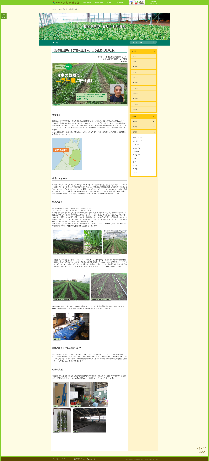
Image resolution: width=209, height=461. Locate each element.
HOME (54, 9)
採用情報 (120, 2)
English (153, 2)
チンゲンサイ (137, 141)
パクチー (136, 151)
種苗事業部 (87, 2)
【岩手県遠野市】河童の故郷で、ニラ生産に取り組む (84, 50)
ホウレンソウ (137, 137)
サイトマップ (66, 459)
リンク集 (55, 459)
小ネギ (135, 165)
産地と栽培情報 (73, 9)
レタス (135, 172)
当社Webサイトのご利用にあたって (84, 459)
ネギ (134, 162)
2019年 (135, 67)
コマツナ (136, 144)
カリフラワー (137, 155)
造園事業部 (99, 2)
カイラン (136, 169)
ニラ (134, 158)
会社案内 (110, 2)
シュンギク (136, 148)
